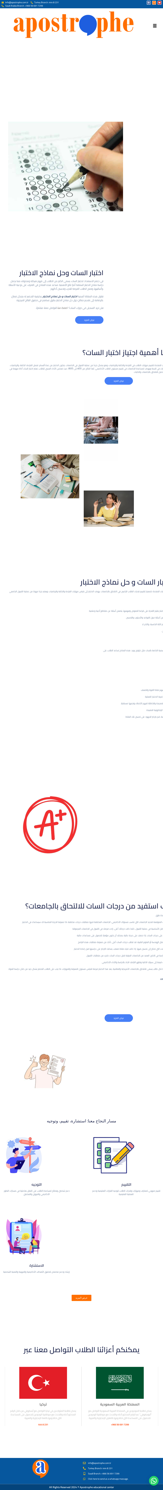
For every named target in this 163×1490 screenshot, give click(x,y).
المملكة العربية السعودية (120, 1404)
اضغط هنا (62, 308)
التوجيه (37, 1184)
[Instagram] (154, 3)
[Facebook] (149, 3)
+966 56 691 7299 (120, 1424)
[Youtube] (159, 3)
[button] (155, 25)
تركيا (43, 1404)
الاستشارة (36, 1265)
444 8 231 (43, 1424)
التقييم (126, 1184)
